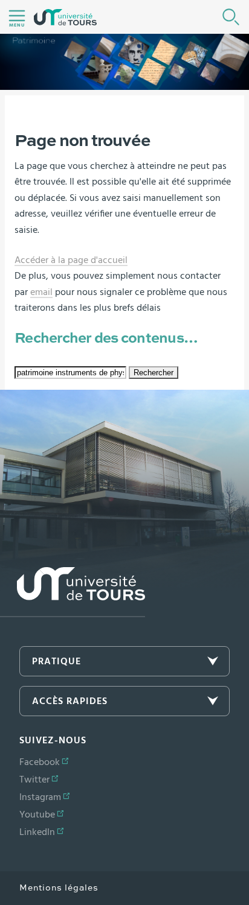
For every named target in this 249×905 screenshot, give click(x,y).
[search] (70, 372)
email (41, 292)
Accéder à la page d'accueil (71, 260)
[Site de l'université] (72, 592)
